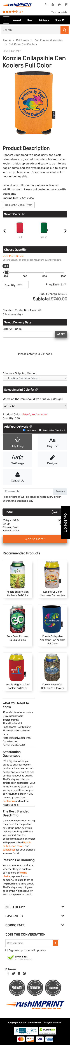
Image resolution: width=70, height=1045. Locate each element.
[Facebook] (8, 973)
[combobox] (35, 406)
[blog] (19, 973)
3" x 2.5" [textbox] (9, 405)
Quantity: (10, 285)
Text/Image (17, 459)
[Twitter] (13, 973)
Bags (29, 20)
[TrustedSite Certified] (19, 957)
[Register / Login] (53, 5)
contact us (9, 801)
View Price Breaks (13, 256)
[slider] (6, 272)
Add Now (31, 430)
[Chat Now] (59, 5)
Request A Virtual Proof (18, 204)
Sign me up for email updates (27, 950)
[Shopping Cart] (66, 5)
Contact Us (17, 480)
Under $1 (59, 20)
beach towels (16, 846)
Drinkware (44, 20)
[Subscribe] (55, 943)
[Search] (64, 30)
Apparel (17, 20)
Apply (61, 334)
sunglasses (9, 849)
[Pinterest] (24, 973)
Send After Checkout (53, 430)
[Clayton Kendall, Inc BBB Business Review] (26, 1034)
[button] (65, 522)
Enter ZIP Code (12, 329)
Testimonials (59, 12)
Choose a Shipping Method (19, 373)
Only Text (52, 442)
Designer (52, 463)
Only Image (17, 446)
